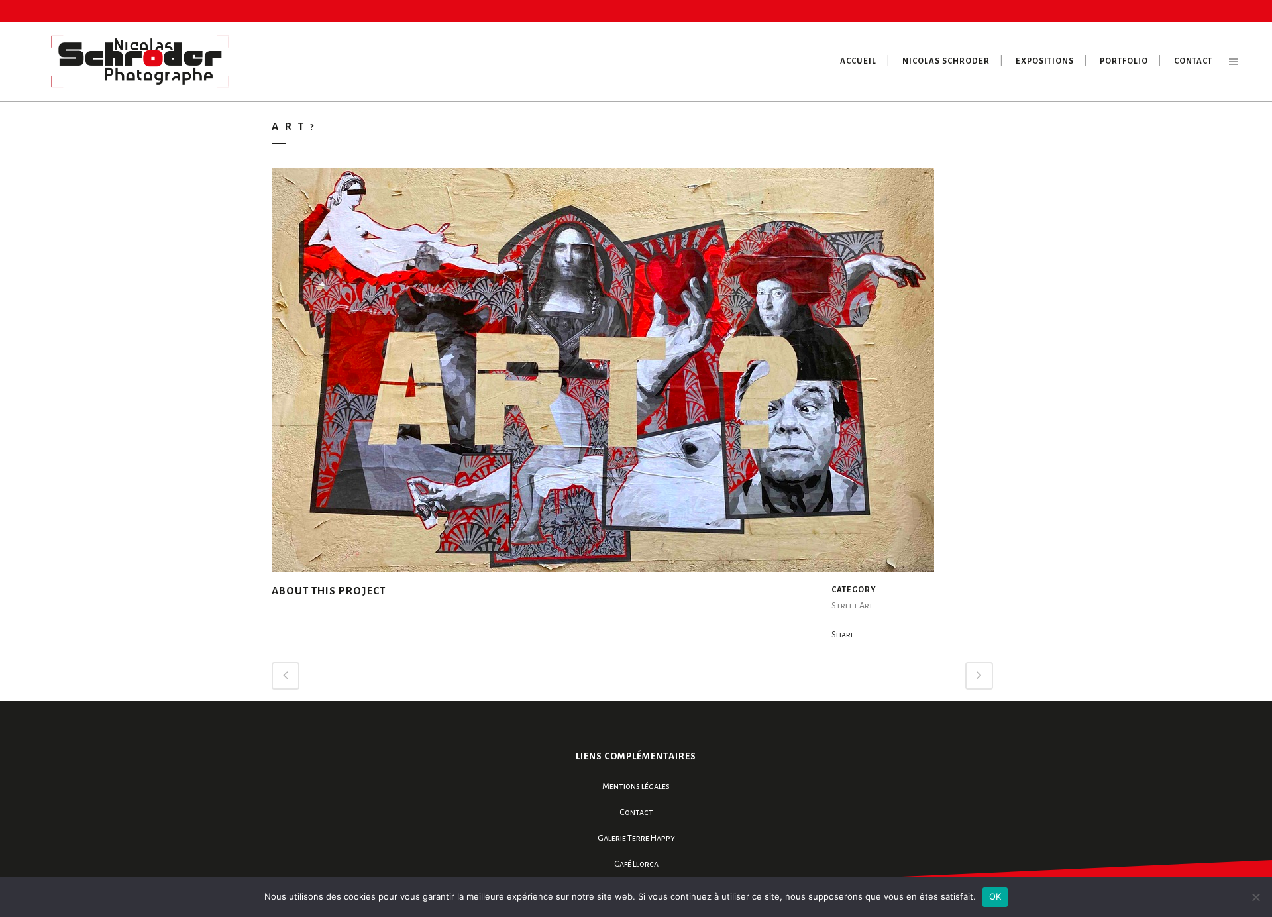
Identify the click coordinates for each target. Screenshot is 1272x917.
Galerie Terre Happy (636, 838)
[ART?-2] (603, 375)
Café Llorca (636, 864)
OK (995, 896)
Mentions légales (636, 786)
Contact (636, 812)
